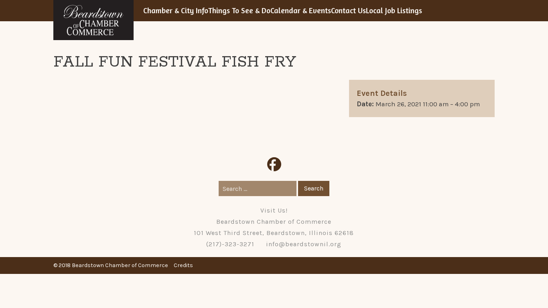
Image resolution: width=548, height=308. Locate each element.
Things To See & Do (239, 10)
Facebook (274, 164)
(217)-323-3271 (230, 244)
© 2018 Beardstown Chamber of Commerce (110, 265)
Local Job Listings (394, 10)
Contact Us (348, 10)
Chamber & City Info (175, 10)
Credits (183, 265)
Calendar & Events (300, 10)
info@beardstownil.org (303, 244)
